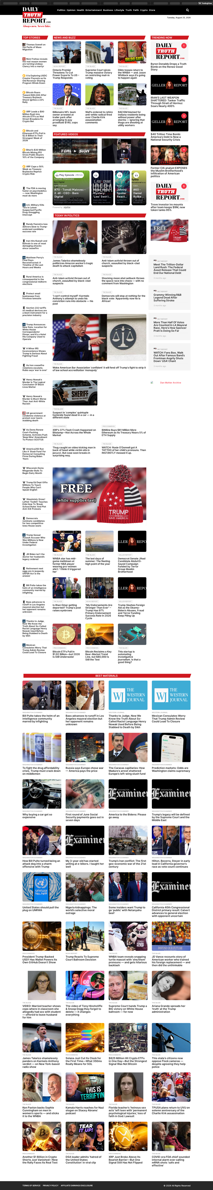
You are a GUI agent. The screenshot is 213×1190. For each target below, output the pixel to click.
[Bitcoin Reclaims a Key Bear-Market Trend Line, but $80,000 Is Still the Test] (99, 634)
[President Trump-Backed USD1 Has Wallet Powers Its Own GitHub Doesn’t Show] (41, 936)
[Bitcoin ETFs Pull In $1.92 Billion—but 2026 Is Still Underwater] (67, 634)
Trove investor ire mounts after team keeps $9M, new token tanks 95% (168, 207)
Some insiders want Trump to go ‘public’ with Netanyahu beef (127, 910)
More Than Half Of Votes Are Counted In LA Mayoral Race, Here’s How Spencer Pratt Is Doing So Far (170, 326)
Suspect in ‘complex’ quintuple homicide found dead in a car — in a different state (73, 415)
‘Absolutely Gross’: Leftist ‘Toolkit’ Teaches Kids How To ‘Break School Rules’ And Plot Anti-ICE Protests (35, 504)
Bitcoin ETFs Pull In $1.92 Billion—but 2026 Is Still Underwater (66, 654)
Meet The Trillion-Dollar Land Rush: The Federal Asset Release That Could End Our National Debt (170, 268)
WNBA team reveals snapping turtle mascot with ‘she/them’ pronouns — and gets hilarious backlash (128, 961)
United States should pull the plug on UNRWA (40, 909)
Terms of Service (31, 1185)
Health (80, 10)
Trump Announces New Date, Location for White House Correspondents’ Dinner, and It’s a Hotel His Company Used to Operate (34, 331)
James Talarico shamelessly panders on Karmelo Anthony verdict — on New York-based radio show (41, 1062)
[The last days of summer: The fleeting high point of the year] (99, 541)
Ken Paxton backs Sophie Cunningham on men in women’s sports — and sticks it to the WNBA (40, 1112)
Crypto (144, 10)
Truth (128, 10)
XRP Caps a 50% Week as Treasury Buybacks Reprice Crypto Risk (33, 170)
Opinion (71, 10)
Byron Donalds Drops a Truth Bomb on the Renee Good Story (168, 66)
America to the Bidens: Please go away (127, 816)
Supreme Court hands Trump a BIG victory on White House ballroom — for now (128, 1008)
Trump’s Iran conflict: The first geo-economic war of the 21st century (127, 863)
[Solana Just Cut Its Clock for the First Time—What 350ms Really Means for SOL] (85, 1037)
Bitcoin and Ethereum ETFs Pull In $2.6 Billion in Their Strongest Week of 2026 (33, 135)
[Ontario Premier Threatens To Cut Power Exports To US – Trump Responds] (67, 52)
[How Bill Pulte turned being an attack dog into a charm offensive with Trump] (41, 840)
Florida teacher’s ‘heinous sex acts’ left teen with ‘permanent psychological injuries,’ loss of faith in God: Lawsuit (128, 1112)
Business (108, 10)
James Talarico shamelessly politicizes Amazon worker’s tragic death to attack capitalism (73, 263)
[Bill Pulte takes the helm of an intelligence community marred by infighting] (41, 695)
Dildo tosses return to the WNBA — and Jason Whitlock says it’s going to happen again (132, 74)
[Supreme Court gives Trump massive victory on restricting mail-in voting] (99, 52)
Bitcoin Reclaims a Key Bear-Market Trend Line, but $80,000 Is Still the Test (98, 655)
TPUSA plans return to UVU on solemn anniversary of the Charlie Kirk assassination (171, 1110)
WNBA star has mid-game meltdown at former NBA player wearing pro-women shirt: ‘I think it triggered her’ (67, 565)
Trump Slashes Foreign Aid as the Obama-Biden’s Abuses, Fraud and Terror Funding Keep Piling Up (131, 610)
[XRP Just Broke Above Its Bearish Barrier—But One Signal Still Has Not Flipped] (128, 1136)
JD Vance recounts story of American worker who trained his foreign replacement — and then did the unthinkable (171, 961)
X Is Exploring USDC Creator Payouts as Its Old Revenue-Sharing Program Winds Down (34, 79)
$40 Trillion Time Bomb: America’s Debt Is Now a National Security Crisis (166, 137)
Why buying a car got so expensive (37, 816)
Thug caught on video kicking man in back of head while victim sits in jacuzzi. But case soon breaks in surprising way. (74, 451)
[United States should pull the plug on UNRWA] (41, 887)
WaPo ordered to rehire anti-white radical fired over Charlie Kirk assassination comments (99, 117)
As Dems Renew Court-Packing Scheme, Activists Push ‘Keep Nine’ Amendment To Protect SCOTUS (34, 434)
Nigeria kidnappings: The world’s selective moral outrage (81, 910)
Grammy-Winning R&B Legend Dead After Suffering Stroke (167, 297)
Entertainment (93, 10)
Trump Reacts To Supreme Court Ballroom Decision (82, 958)
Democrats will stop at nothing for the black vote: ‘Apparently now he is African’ (123, 298)
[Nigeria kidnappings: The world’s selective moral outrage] (85, 887)
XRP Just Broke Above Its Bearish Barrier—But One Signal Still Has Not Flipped (125, 1159)
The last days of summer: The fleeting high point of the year (97, 561)
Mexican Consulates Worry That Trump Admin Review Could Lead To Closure (34, 649)
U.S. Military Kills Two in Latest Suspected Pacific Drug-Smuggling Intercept (33, 210)
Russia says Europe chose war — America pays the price (84, 769)
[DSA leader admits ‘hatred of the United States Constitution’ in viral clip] (85, 1136)
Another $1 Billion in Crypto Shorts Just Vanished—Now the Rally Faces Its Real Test (40, 1159)
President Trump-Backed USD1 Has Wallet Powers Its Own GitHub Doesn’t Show (39, 959)
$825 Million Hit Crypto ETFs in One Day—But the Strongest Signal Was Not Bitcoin (128, 1061)
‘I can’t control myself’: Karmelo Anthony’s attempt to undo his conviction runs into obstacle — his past (73, 299)
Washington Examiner (32, 712)
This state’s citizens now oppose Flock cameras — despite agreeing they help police (168, 1062)
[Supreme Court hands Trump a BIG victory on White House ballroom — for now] (128, 985)
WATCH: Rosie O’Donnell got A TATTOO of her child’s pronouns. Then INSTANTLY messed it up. (124, 450)
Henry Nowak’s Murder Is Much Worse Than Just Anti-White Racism (34, 400)
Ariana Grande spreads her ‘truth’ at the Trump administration (168, 1008)
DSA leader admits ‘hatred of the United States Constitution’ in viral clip (83, 1159)
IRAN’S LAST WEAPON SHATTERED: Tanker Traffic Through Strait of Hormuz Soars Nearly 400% (168, 102)
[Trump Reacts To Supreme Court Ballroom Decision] (85, 936)
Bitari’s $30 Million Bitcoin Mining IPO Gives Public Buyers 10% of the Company (34, 153)
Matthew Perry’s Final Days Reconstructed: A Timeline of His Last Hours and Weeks (33, 262)
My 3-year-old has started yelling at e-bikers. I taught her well (85, 863)
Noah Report (59, 66)
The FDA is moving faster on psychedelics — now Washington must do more (34, 192)
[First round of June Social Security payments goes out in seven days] (85, 794)
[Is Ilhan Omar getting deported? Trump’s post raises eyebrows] (67, 588)
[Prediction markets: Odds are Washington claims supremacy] (171, 747)
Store (152, 10)
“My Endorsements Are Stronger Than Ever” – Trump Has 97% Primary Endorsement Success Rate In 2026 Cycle (98, 612)
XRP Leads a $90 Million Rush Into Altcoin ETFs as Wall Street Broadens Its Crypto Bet (33, 116)
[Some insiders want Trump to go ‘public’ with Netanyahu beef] (128, 887)
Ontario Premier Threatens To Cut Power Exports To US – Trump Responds (66, 74)
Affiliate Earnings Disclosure (77, 1185)
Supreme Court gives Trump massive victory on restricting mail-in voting (98, 74)
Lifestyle (119, 10)
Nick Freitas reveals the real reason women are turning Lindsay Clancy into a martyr (34, 63)
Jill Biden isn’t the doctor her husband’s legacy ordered (33, 556)
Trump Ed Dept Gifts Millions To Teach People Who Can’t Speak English (35, 486)
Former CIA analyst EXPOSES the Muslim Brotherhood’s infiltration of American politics (169, 172)
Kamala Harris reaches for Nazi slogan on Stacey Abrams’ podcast (85, 1110)
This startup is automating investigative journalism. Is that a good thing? (129, 657)
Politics (61, 10)
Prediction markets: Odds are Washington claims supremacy (171, 769)
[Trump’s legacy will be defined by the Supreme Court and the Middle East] (171, 794)
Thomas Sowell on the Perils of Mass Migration (33, 47)
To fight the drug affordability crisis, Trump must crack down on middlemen (41, 770)
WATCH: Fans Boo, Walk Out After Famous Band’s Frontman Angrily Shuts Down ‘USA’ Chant (169, 357)
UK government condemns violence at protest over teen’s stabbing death (34, 417)
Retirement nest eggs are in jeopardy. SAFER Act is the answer (33, 572)
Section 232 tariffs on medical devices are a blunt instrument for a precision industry (34, 311)
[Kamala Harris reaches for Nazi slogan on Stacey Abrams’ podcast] (85, 1087)
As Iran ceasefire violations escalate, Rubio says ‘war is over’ (34, 368)
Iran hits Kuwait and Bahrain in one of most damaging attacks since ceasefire (34, 244)
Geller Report (125, 555)
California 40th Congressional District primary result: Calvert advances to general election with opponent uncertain (171, 911)
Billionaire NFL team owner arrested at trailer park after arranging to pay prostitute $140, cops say (65, 119)
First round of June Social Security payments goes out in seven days (85, 817)
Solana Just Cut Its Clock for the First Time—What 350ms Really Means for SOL (84, 1061)
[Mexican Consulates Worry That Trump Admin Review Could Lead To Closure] (171, 695)
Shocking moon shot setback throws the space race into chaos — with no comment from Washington (123, 281)
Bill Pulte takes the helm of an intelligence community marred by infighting (34, 589)
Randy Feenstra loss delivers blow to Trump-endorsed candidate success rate (35, 228)
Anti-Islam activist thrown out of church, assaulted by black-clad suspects (121, 263)
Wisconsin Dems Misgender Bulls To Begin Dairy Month (33, 470)
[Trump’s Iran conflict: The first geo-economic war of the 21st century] (128, 840)
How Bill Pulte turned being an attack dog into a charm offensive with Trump (41, 863)
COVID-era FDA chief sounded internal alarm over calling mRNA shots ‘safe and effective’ (171, 1161)
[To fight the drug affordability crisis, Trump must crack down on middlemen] (41, 747)
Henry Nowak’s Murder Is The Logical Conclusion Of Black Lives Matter (33, 383)
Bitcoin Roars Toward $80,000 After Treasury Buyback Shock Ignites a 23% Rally (34, 97)
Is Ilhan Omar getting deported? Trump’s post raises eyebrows (67, 608)
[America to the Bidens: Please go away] (128, 794)
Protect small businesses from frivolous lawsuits (31, 296)
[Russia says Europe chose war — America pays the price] (85, 747)
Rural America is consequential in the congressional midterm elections (34, 280)
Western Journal (116, 712)
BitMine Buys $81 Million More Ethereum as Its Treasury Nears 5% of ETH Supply (124, 433)
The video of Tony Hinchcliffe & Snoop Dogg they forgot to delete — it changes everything (84, 1010)
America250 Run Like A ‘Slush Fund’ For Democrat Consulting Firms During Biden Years (34, 454)
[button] (187, 10)
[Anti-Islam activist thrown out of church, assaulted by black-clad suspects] (124, 237)
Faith (136, 10)
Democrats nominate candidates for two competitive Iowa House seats (33, 522)
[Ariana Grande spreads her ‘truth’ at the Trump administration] (171, 985)
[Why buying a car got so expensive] (41, 794)
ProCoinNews (59, 426)
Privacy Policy (50, 1185)
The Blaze (90, 66)
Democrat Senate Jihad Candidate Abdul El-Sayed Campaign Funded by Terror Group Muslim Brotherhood (131, 565)
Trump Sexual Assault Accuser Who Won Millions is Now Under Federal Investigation (33, 540)
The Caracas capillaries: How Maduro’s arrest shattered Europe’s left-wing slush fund (127, 770)
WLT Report (162, 261)
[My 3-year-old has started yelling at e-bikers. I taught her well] (85, 840)
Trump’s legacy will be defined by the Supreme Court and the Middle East (171, 817)
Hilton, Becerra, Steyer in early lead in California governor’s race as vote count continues (171, 863)
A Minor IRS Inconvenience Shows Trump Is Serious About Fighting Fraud (34, 352)
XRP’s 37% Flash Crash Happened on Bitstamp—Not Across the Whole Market (74, 433)
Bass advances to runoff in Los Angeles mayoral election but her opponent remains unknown (33, 607)
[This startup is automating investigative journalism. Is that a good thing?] (132, 634)
